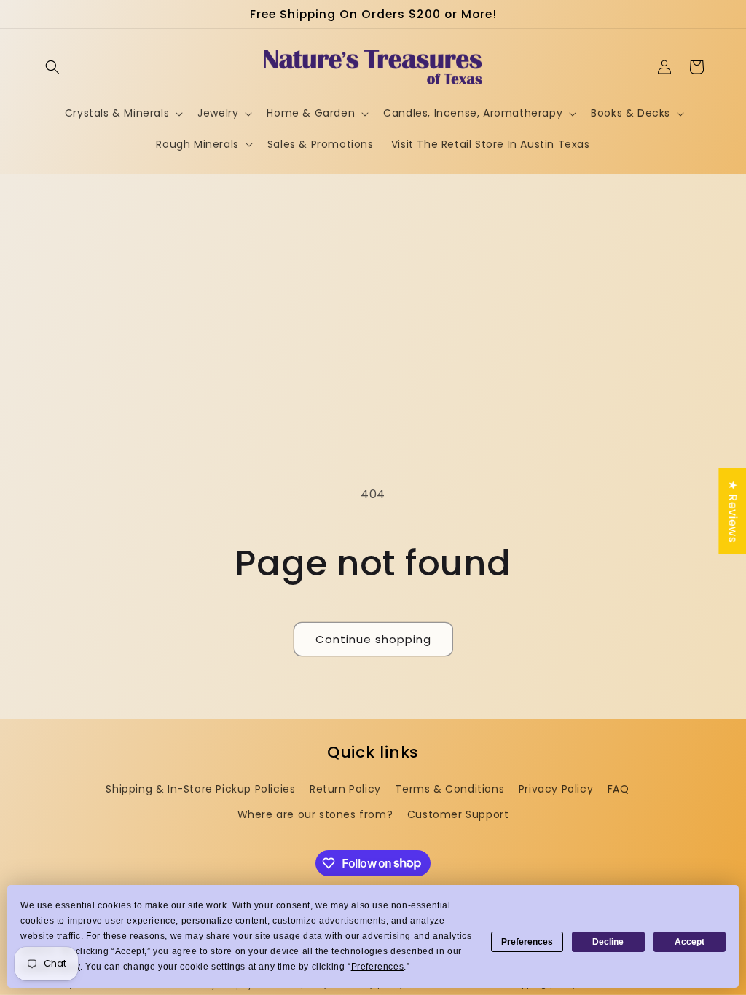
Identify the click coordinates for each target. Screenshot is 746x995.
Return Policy (345, 789)
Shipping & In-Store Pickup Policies (200, 789)
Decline (608, 942)
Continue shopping (373, 639)
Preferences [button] (377, 966)
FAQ (618, 789)
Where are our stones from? (315, 814)
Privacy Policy (556, 789)
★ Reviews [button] (732, 511)
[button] (52, 67)
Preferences (527, 942)
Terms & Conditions (449, 789)
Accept (689, 942)
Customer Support (458, 814)
